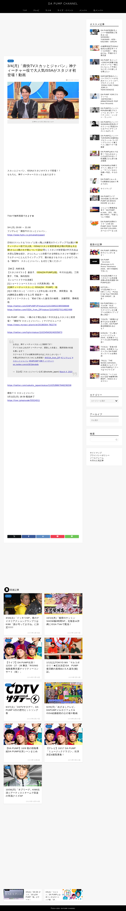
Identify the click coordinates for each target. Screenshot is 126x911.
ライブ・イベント (65, 10)
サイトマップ (96, 453)
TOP (25, 10)
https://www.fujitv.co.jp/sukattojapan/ (26, 235)
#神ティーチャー (46, 361)
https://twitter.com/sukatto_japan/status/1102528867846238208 (39, 385)
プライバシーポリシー (100, 455)
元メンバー (98, 10)
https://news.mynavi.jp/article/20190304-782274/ (32, 325)
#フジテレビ (66, 358)
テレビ (36, 10)
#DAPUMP (34, 361)
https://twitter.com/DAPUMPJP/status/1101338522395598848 (38, 306)
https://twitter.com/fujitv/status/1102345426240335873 (34, 332)
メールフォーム (97, 458)
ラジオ (48, 10)
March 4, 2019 (66, 372)
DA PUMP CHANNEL (63, 3)
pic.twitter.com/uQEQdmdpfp (26, 364)
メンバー (83, 10)
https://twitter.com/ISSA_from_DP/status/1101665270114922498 (39, 309)
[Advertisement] (43, 35)
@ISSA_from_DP (52, 358)
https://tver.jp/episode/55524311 (23, 400)
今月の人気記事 (97, 460)
